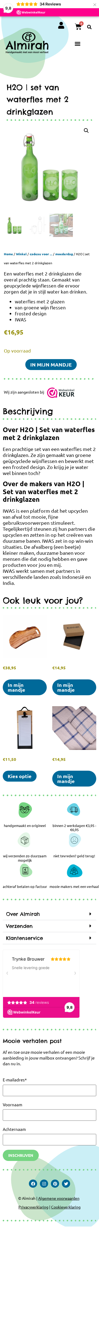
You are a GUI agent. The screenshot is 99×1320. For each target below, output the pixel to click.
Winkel (21, 254)
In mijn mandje (51, 364)
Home (8, 254)
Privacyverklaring (33, 1206)
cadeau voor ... (41, 254)
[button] (89, 27)
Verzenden (19, 926)
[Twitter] (66, 1184)
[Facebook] (33, 1184)
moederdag (64, 254)
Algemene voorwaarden (58, 1198)
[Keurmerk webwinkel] (61, 394)
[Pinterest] (55, 1184)
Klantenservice (24, 938)
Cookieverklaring (66, 1206)
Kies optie (20, 776)
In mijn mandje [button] (16, 687)
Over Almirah (23, 914)
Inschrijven (20, 1155)
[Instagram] (44, 1184)
